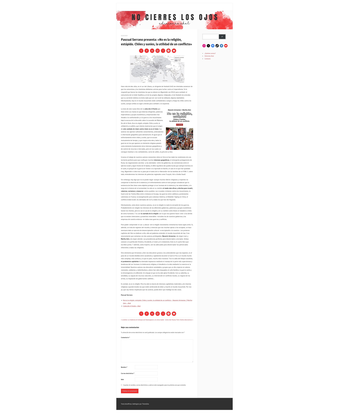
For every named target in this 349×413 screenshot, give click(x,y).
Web (122, 379)
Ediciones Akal (209, 56)
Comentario (125, 337)
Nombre (124, 367)
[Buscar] (222, 36)
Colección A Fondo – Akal (132, 306)
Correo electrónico (127, 373)
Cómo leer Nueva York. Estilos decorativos (178, 320)
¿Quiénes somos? (210, 53)
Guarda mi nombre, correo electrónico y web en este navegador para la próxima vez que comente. (154, 385)
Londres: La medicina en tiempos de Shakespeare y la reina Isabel (143, 320)
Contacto (207, 59)
